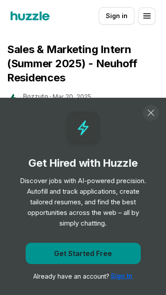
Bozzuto (35, 96)
